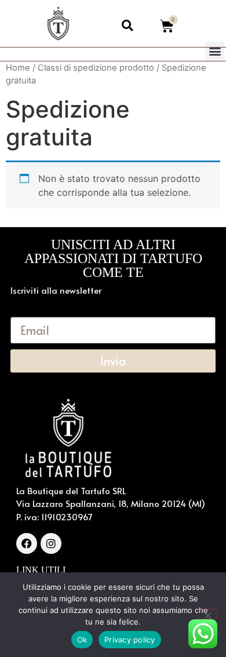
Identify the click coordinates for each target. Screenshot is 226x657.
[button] (214, 51)
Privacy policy (129, 639)
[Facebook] (26, 543)
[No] (207, 614)
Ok (82, 639)
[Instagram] (51, 543)
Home (18, 68)
